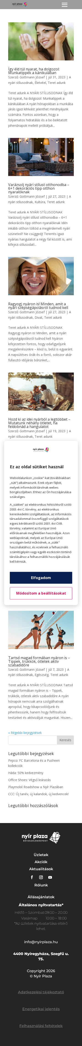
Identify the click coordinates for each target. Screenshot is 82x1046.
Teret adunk (57, 82)
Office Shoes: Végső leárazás (29, 780)
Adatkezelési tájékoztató (41, 992)
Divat (38, 317)
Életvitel (40, 82)
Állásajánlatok (41, 897)
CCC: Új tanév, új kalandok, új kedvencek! (38, 794)
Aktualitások (41, 869)
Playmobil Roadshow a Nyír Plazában (35, 787)
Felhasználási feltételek (41, 1026)
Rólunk (41, 885)
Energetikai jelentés (41, 1009)
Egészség (42, 675)
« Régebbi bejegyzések (25, 732)
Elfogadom (41, 577)
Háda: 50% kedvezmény (25, 773)
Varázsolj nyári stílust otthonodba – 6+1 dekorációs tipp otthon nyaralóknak (38, 188)
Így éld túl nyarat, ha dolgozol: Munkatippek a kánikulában (33, 71)
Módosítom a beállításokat (41, 593)
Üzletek (41, 855)
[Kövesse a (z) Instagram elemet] (41, 877)
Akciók (41, 862)
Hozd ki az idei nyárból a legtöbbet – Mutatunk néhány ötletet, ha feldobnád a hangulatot (39, 423)
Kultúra (40, 202)
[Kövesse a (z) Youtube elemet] (50, 877)
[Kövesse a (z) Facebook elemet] (32, 877)
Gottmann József (32, 77)
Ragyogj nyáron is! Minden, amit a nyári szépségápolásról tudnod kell (38, 305)
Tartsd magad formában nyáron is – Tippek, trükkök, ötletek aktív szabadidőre (39, 661)
